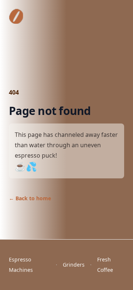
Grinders (74, 264)
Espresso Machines (21, 264)
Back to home (30, 198)
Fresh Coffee (105, 264)
